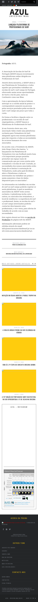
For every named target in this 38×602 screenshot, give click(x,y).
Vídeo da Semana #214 (19, 243)
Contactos (5, 580)
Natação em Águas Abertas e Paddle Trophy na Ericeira (19, 296)
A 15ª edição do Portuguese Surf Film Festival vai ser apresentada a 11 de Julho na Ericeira (19, 398)
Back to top (30, 598)
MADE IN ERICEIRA (7, 563)
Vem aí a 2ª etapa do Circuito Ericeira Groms (19, 365)
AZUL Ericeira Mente (8, 567)
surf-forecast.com (10, 505)
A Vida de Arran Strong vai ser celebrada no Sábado (19, 331)
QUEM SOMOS (6, 577)
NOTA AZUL (5, 560)
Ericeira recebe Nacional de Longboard (19, 252)
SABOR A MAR (6, 554)
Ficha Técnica (6, 583)
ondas (14, 22)
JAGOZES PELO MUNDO (8, 547)
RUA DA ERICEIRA (7, 557)
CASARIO (4, 551)
